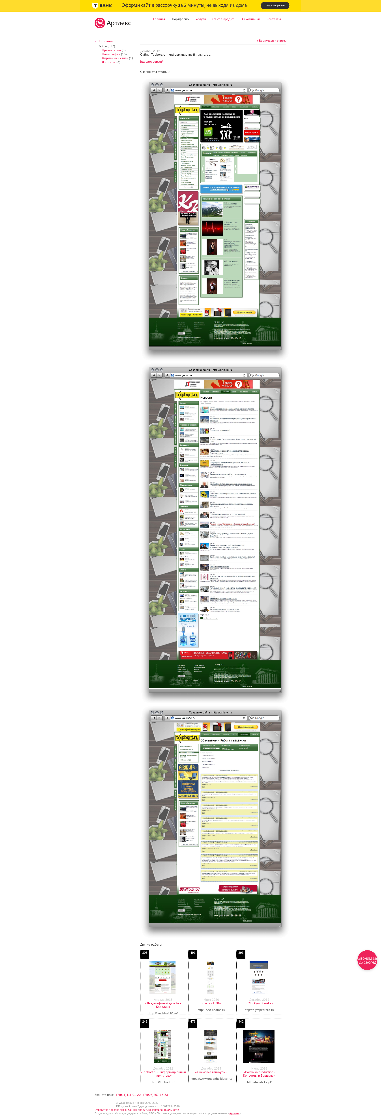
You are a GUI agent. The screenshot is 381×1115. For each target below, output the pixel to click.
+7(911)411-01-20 (129, 1094)
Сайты (102, 46)
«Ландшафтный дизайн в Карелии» (163, 1004)
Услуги (200, 19)
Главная (159, 19)
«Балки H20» (211, 1003)
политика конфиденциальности (159, 1109)
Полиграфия (111, 54)
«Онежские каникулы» (211, 1072)
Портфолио (180, 19)
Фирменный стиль (115, 58)
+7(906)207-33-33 (155, 1094)
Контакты (274, 19)
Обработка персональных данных (116, 1109)
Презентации (111, 50)
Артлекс (234, 1113)
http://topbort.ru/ (151, 61)
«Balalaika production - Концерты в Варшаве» (259, 1073)
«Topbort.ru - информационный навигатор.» (163, 1073)
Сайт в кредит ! (223, 19)
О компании (251, 19)
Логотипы (109, 62)
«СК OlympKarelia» (259, 1003)
